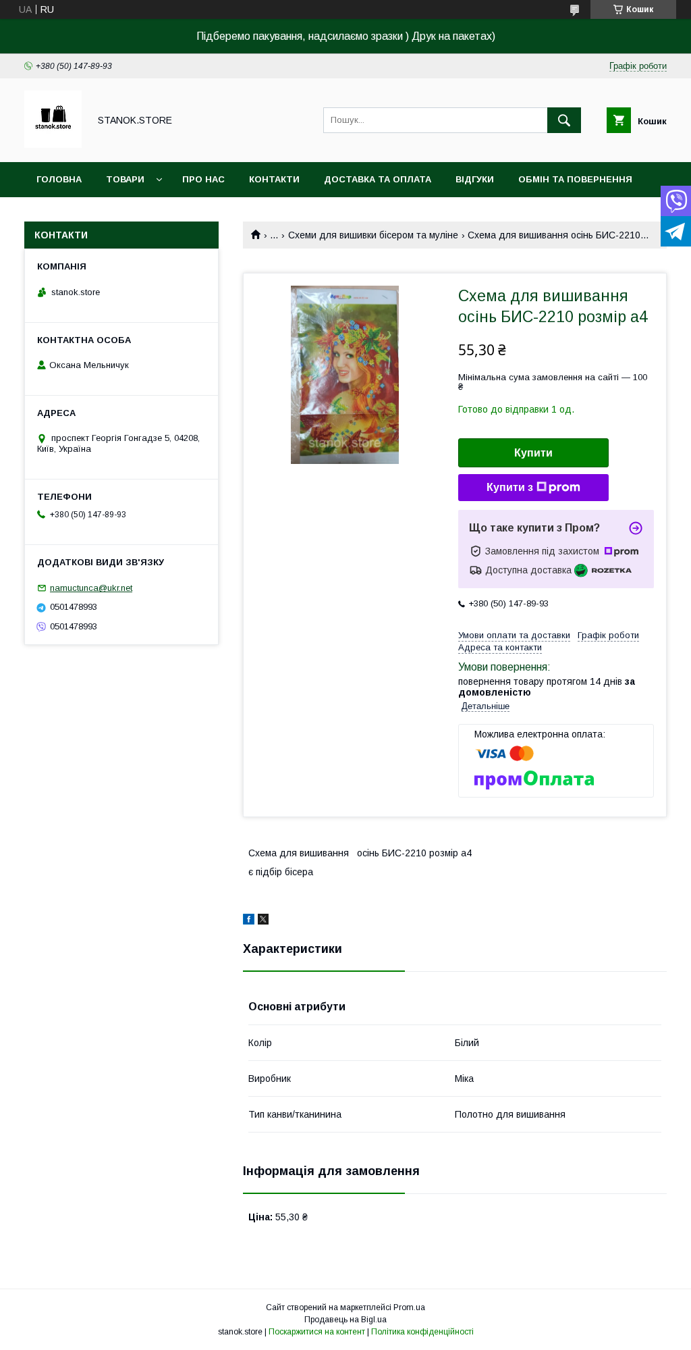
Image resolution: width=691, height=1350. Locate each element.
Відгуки (474, 179)
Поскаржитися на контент (317, 1331)
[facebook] (248, 921)
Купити (533, 453)
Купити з (510, 487)
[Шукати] (564, 120)
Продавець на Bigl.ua (345, 1319)
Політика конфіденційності (422, 1331)
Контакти (274, 179)
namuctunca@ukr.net (91, 588)
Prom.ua (409, 1307)
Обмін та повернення (575, 179)
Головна (59, 179)
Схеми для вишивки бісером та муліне (373, 235)
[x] (263, 921)
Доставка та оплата (377, 179)
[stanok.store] (53, 144)
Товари (125, 179)
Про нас (203, 179)
